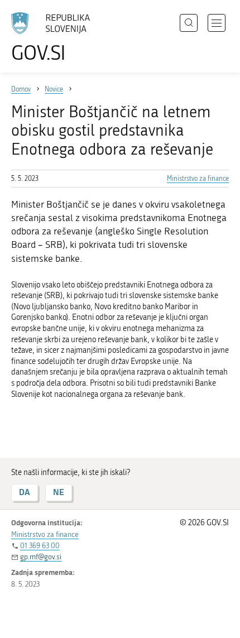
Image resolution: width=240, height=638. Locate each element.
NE (58, 492)
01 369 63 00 (40, 545)
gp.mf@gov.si (40, 557)
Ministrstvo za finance (198, 179)
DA (24, 492)
